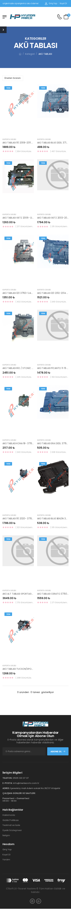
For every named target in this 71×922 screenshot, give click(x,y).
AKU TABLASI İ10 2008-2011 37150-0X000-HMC (27, 142)
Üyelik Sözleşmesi (12, 830)
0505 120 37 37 (21, 778)
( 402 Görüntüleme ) (25, 302)
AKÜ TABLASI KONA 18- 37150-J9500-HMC (25, 443)
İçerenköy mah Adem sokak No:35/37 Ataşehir (35, 788)
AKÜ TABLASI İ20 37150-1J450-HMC (21, 293)
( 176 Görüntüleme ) (25, 602)
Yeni (8, 88)
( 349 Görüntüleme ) (59, 302)
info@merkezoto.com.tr (26, 783)
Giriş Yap (53, 3)
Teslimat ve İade (11, 825)
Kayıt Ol (63, 3)
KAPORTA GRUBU (9, 139)
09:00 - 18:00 (15, 800)
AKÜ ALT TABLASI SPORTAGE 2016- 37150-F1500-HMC (31, 593)
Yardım (6, 859)
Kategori (30, 54)
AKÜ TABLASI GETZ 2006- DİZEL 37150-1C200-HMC (29, 217)
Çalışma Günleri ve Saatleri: (19, 793)
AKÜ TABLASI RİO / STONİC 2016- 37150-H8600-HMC (31, 368)
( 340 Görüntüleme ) (25, 452)
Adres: (6, 788)
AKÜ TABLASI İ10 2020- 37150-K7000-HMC (25, 518)
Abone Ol (56, 751)
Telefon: (7, 778)
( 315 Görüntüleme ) (59, 527)
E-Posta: (7, 783)
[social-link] (32, 901)
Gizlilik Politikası (10, 820)
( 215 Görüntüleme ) (59, 226)
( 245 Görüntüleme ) (25, 377)
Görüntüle (25, 132)
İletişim (6, 835)
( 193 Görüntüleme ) (59, 377)
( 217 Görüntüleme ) (25, 226)
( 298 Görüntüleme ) (25, 678)
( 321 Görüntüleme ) (25, 527)
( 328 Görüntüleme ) (59, 452)
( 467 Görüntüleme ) (59, 151)
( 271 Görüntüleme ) (59, 602)
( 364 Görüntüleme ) (25, 151)
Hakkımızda (8, 815)
